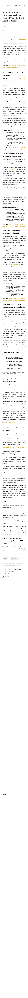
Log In (2, 449)
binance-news (14, 558)
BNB (5, 558)
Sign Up (5, 449)
